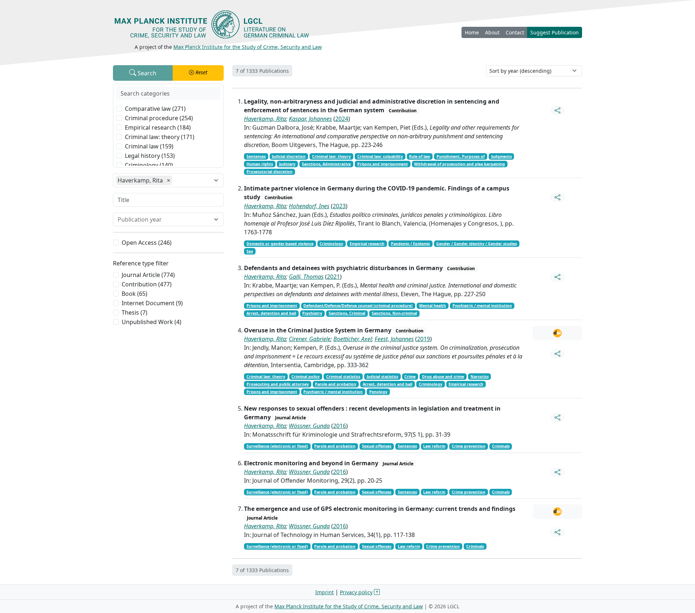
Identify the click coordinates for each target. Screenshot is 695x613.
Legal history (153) (150, 156)
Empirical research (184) (158, 127)
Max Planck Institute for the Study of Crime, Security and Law (247, 46)
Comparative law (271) (155, 109)
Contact (515, 32)
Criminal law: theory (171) (159, 137)
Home (472, 32)
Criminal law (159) (149, 146)
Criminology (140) (149, 165)
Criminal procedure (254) (159, 118)
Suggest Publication (554, 32)
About (492, 32)
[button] (198, 73)
